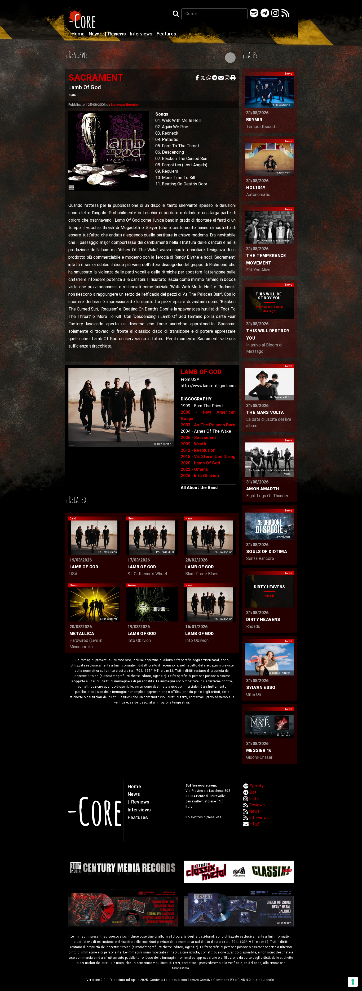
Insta (254, 798)
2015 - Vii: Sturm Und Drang (208, 456)
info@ (255, 823)
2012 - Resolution (198, 450)
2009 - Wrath (193, 443)
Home (79, 33)
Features (166, 33)
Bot (253, 792)
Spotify (257, 785)
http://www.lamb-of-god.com (208, 385)
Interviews (141, 33)
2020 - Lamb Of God (200, 462)
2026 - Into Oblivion (200, 475)
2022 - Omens (194, 469)
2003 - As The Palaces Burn (208, 424)
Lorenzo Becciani (125, 105)
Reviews (116, 33)
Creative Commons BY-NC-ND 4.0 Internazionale (237, 980)
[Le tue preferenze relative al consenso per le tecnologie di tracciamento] (353, 982)
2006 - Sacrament (198, 437)
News (95, 33)
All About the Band (199, 487)
